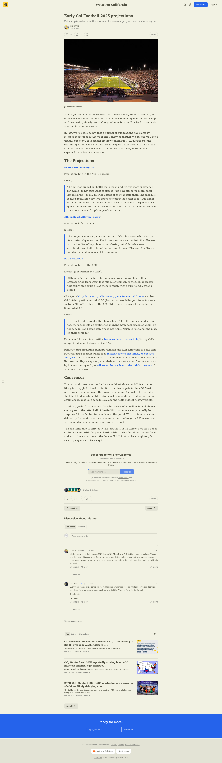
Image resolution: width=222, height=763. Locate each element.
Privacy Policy (130, 480)
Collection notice (132, 744)
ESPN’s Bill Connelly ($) (79, 167)
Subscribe (201, 4)
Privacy (114, 744)
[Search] (184, 4)
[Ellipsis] (156, 550)
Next (149, 508)
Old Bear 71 (75, 583)
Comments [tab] (70, 527)
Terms (121, 744)
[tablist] (75, 526)
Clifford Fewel (76, 550)
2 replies (76, 575)
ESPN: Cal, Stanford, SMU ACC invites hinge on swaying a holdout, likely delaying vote (99, 684)
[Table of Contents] (3, 381)
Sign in (214, 4)
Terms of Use (123, 478)
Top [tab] (67, 634)
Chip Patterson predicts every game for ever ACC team (111, 296)
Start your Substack (104, 751)
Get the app (123, 751)
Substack (98, 757)
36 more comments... (73, 621)
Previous (74, 508)
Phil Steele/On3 (73, 258)
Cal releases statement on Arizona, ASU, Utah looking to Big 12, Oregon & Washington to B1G (98, 643)
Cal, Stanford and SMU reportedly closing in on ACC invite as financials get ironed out (96, 664)
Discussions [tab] (84, 634)
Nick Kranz (74, 26)
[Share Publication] (190, 4)
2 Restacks (94, 490)
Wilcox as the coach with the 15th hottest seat (125, 365)
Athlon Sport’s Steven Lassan (82, 216)
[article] (111, 648)
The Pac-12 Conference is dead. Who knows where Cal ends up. (92, 648)
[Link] (61, 161)
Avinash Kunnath (82, 651)
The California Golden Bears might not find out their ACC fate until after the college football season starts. (97, 691)
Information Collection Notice (110, 480)
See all (69, 706)
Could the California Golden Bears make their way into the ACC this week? (97, 669)
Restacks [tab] (81, 527)
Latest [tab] (74, 634)
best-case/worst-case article (121, 339)
